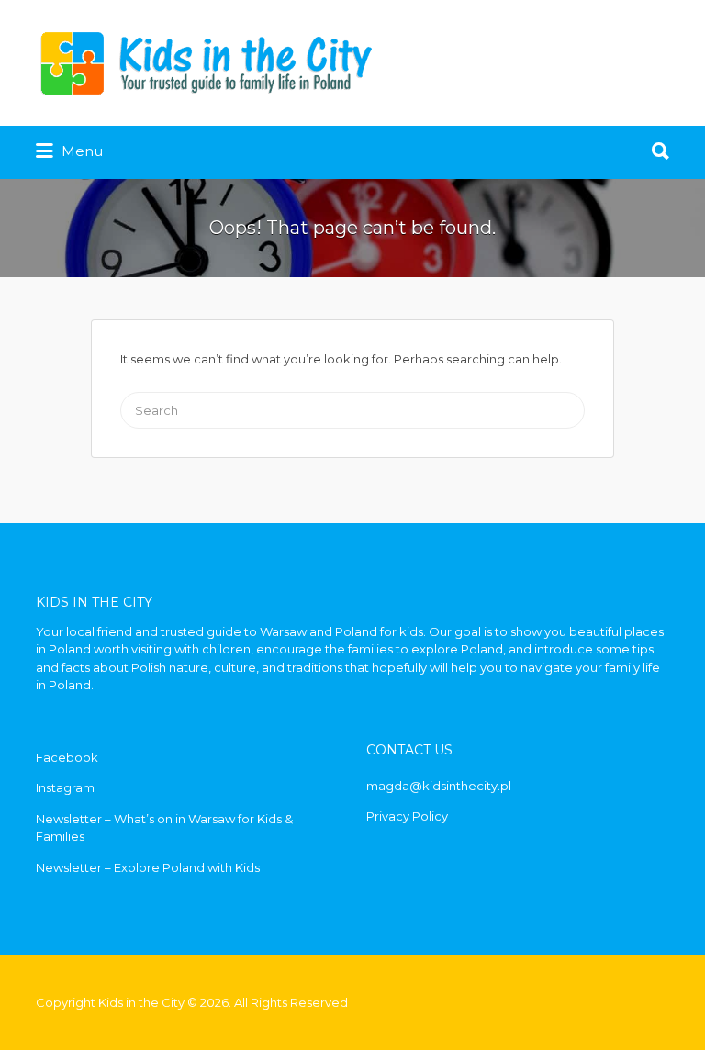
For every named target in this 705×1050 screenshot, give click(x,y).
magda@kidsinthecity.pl (438, 785)
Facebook (67, 757)
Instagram (65, 787)
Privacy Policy (407, 816)
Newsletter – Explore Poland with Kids (148, 867)
